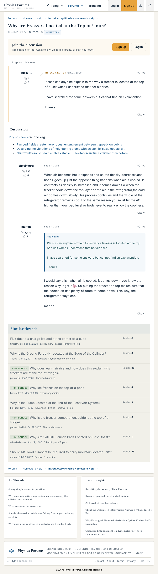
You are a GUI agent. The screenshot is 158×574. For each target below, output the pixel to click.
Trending (94, 6)
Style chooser (19, 560)
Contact (99, 560)
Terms (120, 560)
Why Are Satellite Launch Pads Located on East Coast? (70, 437)
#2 (143, 165)
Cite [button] (139, 114)
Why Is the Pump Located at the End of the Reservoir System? (55, 403)
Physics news (18, 137)
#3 (143, 226)
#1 (143, 72)
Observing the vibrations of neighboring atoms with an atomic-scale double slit (70, 148)
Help (141, 560)
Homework (52, 32)
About (110, 560)
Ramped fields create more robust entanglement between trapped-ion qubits (69, 144)
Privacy (131, 560)
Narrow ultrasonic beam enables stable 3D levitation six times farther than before (72, 153)
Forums (73, 6)
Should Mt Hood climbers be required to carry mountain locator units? (61, 452)
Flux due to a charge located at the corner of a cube (48, 339)
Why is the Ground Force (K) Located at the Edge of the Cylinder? (58, 353)
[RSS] (148, 561)
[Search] (150, 5)
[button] (62, 5)
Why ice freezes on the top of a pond (57, 388)
